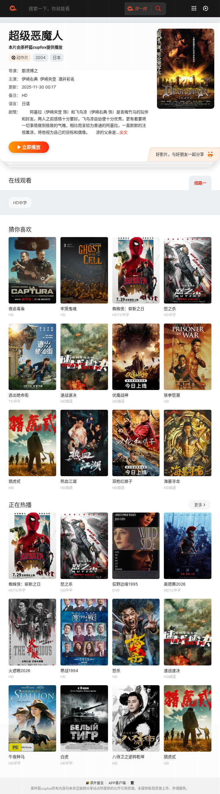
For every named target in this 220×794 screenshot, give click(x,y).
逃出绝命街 (19, 395)
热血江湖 (68, 481)
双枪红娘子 (122, 481)
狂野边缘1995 (125, 584)
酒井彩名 (66, 78)
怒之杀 (170, 308)
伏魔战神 (120, 395)
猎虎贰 (15, 481)
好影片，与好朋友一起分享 (180, 154)
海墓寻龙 (172, 481)
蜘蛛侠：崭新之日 (128, 308)
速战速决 (68, 395)
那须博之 (30, 70)
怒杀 (116, 670)
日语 (26, 103)
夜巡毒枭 (17, 308)
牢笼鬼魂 (68, 308)
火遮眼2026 (19, 670)
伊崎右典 (30, 78)
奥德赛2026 (175, 584)
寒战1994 (69, 670)
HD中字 (20, 202)
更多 (198, 504)
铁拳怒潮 (172, 395)
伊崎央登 (48, 78)
